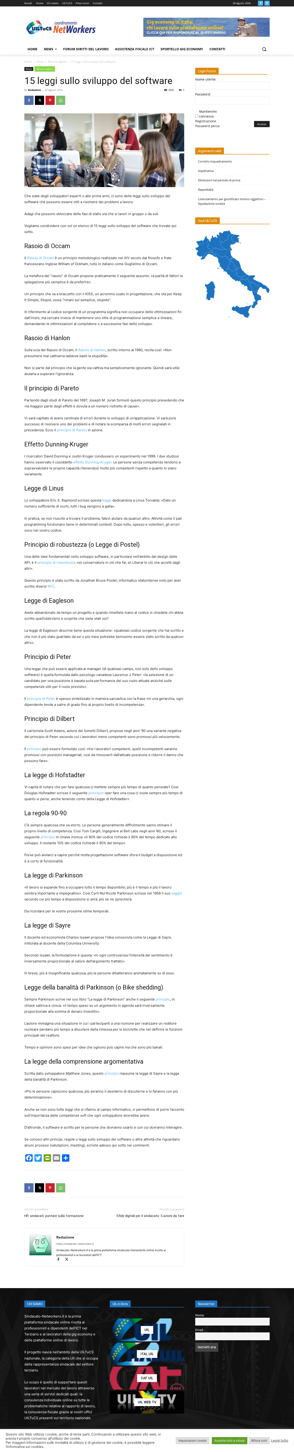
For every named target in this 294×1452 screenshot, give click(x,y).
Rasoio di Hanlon (91, 350)
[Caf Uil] (147, 1378)
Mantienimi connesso (208, 113)
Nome (199, 1315)
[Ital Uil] (147, 1354)
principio (34, 749)
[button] (264, 49)
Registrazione (205, 121)
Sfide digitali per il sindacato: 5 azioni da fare (150, 1216)
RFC (51, 586)
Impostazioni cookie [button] (192, 1440)
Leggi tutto (279, 1440)
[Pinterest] (50, 100)
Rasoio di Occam (40, 258)
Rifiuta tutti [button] (259, 1440)
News (40, 62)
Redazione (34, 90)
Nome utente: (205, 79)
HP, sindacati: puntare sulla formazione (54, 1216)
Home (28, 62)
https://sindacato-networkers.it (75, 1243)
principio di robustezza (56, 562)
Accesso (261, 124)
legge (106, 500)
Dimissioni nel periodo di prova (219, 180)
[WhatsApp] (60, 100)
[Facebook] (260, 3)
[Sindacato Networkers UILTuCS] (61, 27)
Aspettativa (206, 171)
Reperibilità (205, 190)
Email (199, 1330)
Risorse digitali (57, 62)
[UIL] (147, 1329)
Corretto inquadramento (215, 161)
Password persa (207, 126)
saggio (176, 893)
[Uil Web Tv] (147, 1402)
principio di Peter (41, 698)
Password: (203, 94)
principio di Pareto (72, 430)
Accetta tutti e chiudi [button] (230, 1440)
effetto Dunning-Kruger (92, 462)
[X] (267, 3)
